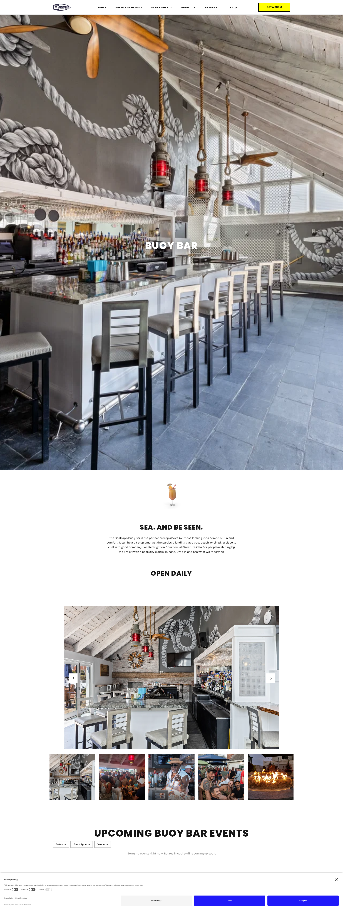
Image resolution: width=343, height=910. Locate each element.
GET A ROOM (274, 7)
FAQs (234, 7)
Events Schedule (128, 7)
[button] (270, 678)
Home (102, 7)
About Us (188, 7)
